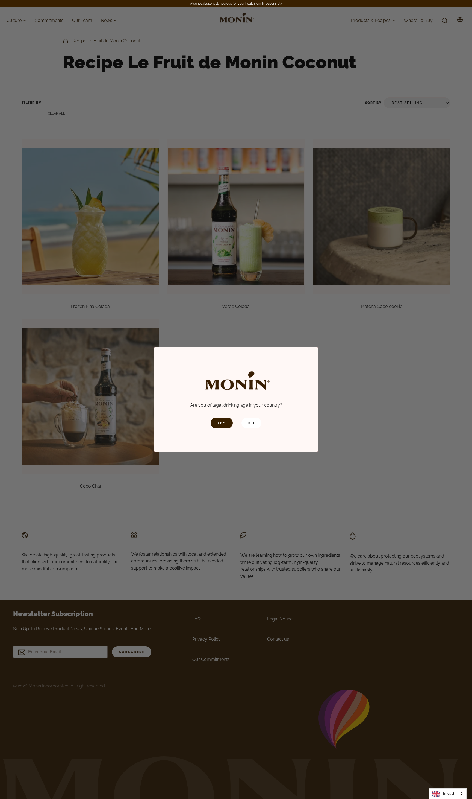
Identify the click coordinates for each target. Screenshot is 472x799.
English (449, 793)
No (251, 423)
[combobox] (448, 793)
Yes (221, 423)
